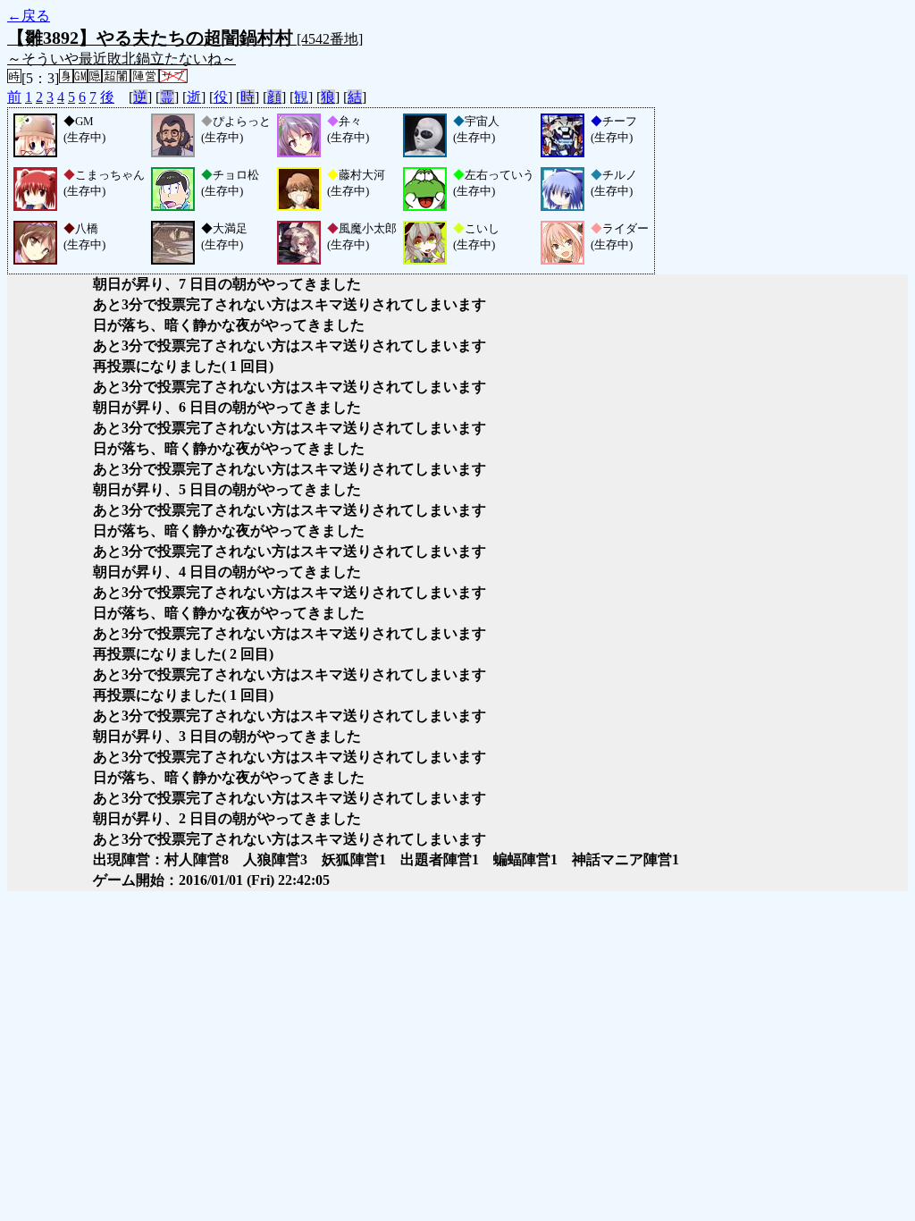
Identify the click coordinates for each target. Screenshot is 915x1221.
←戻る (28, 15)
